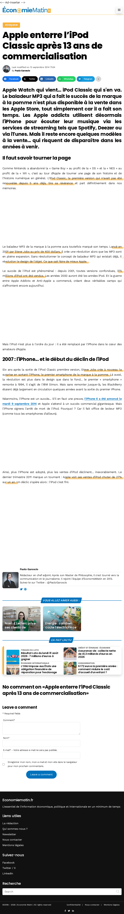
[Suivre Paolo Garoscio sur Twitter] (21, 589)
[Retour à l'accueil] (55, 10)
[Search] (118, 891)
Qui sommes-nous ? (15, 828)
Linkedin (7, 873)
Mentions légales (13, 845)
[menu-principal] (119, 10)
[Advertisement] (62, 217)
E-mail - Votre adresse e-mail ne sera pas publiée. (30, 750)
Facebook (8, 862)
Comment (9, 720)
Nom (6, 738)
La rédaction (10, 823)
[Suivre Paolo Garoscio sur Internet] (25, 589)
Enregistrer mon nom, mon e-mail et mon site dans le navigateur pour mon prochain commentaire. (42, 764)
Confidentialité (74, 905)
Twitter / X (9, 867)
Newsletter (9, 834)
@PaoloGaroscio (57, 582)
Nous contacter (12, 839)
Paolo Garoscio (29, 569)
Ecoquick (11, 25)
